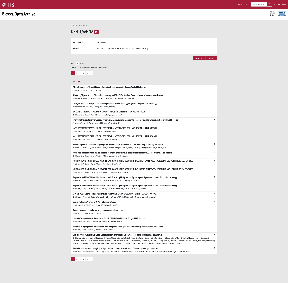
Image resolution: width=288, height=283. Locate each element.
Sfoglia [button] (246, 4)
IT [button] (274, 4)
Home (240, 4)
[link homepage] (8, 4)
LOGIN (284, 4)
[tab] (73, 81)
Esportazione (199, 58)
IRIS (72, 25)
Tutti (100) (210, 58)
